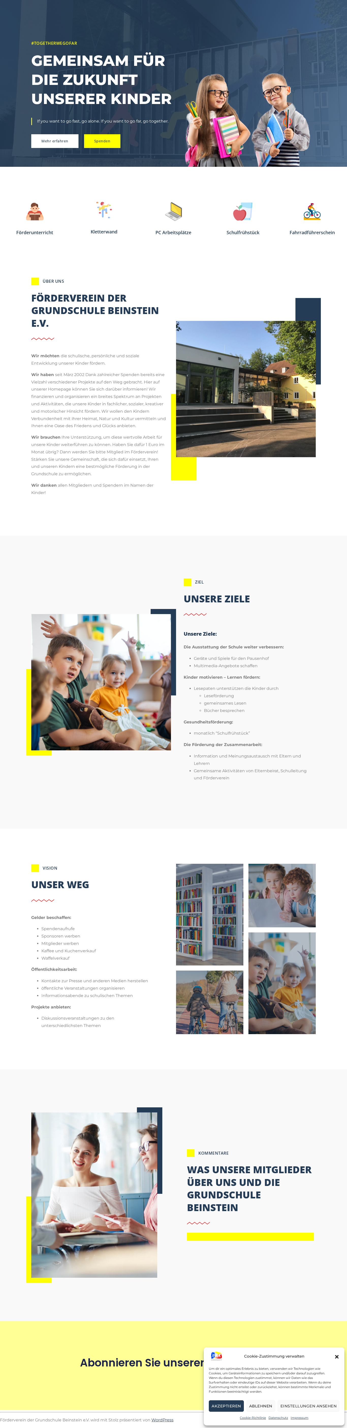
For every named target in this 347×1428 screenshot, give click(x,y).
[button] (336, 1356)
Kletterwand (104, 232)
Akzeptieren (226, 1406)
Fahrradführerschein (312, 232)
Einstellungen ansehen (308, 1406)
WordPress (162, 1420)
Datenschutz (278, 1418)
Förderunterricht (34, 232)
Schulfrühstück (243, 232)
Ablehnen (260, 1406)
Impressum (299, 1418)
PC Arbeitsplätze (173, 232)
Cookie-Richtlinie (253, 1418)
